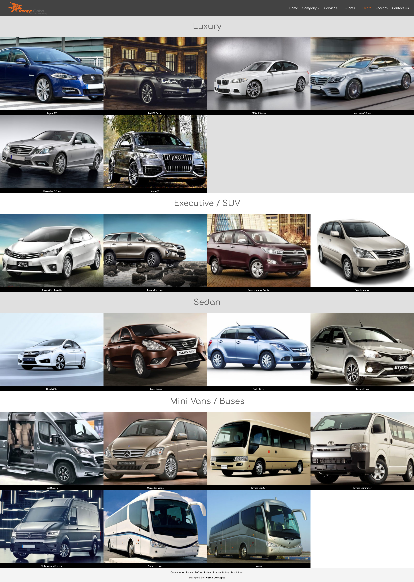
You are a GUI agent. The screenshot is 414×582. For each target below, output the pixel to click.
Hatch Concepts (215, 577)
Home (293, 8)
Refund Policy (203, 572)
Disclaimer (237, 572)
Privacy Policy (221, 572)
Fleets (367, 8)
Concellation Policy (181, 572)
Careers (382, 8)
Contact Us (400, 8)
